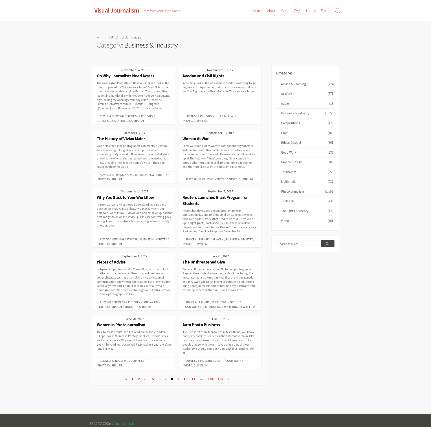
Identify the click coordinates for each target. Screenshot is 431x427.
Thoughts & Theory (138, 307)
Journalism (150, 302)
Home (257, 11)
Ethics (325, 11)
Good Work (191, 307)
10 (185, 379)
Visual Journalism (124, 423)
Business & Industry (140, 116)
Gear (285, 11)
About (271, 11)
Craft (219, 360)
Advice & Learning (112, 116)
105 (220, 379)
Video (307, 221)
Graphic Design (307, 162)
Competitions (307, 123)
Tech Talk (307, 201)
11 (193, 379)
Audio (307, 103)
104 (210, 379)
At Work (132, 174)
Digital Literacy (305, 11)
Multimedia (307, 181)
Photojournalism (132, 120)
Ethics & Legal (107, 120)
